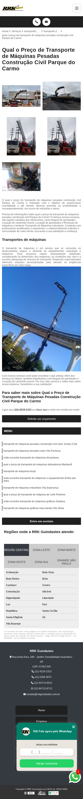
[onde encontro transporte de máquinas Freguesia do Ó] (21, 176)
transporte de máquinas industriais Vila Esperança (31, 487)
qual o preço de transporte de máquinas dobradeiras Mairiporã (37, 464)
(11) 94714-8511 (42, 682)
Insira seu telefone (46, 744)
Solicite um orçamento (41, 418)
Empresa (41, 721)
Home (41, 710)
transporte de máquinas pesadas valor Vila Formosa (32, 450)
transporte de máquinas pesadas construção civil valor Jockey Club (40, 444)
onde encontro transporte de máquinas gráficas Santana (34, 501)
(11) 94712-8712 (42, 688)
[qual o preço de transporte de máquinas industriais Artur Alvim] (62, 136)
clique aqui (41, 409)
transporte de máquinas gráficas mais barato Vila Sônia (33, 508)
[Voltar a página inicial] (12, 8)
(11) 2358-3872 (43, 677)
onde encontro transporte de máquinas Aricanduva (31, 457)
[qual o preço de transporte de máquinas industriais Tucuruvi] (21, 136)
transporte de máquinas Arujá (19, 471)
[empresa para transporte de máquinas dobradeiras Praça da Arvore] (21, 96)
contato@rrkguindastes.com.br (43, 694)
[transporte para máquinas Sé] (62, 96)
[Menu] (77, 8)
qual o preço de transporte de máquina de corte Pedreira (34, 494)
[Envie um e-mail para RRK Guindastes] (46, 22)
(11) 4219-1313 (23, 409)
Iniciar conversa (46, 763)
